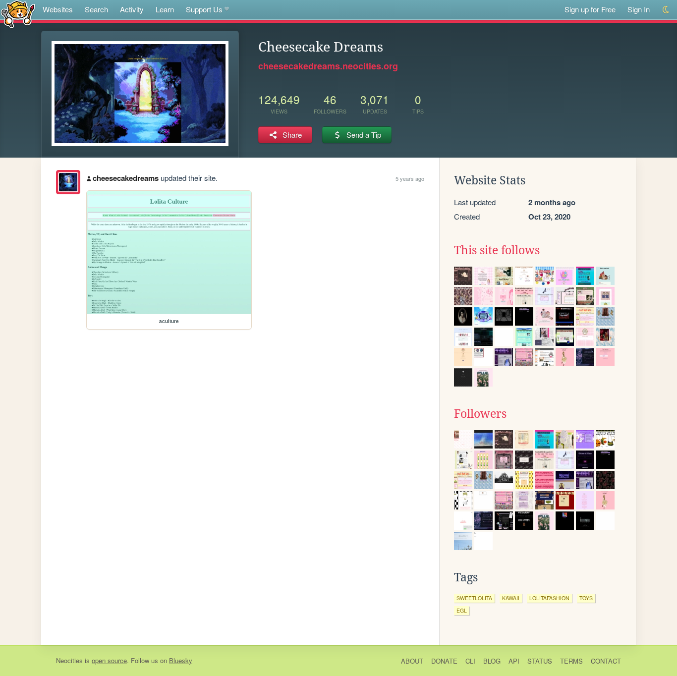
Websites (58, 9)
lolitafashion (549, 598)
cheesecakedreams (126, 177)
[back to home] (18, 13)
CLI (470, 661)
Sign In (638, 9)
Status (539, 661)
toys (586, 598)
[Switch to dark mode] (666, 9)
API (513, 661)
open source (109, 660)
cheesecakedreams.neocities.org (328, 65)
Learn (165, 9)
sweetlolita (474, 598)
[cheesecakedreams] (68, 182)
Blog (492, 661)
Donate (444, 661)
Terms (571, 661)
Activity (132, 9)
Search (96, 9)
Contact (606, 661)
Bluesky (180, 660)
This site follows (497, 250)
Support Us (204, 9)
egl (461, 610)
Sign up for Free (590, 9)
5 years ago (409, 178)
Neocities (69, 660)
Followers (480, 413)
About (412, 661)
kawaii (510, 598)
